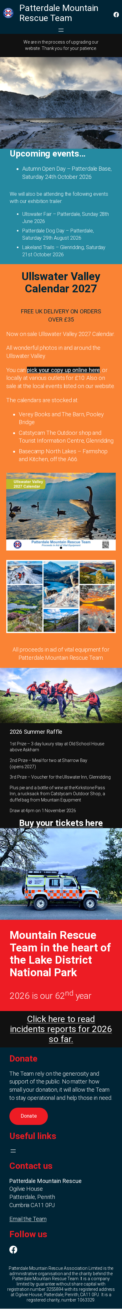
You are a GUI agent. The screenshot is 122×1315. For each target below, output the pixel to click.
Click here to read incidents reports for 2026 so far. (61, 1029)
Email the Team (28, 1219)
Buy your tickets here (61, 823)
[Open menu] (61, 30)
